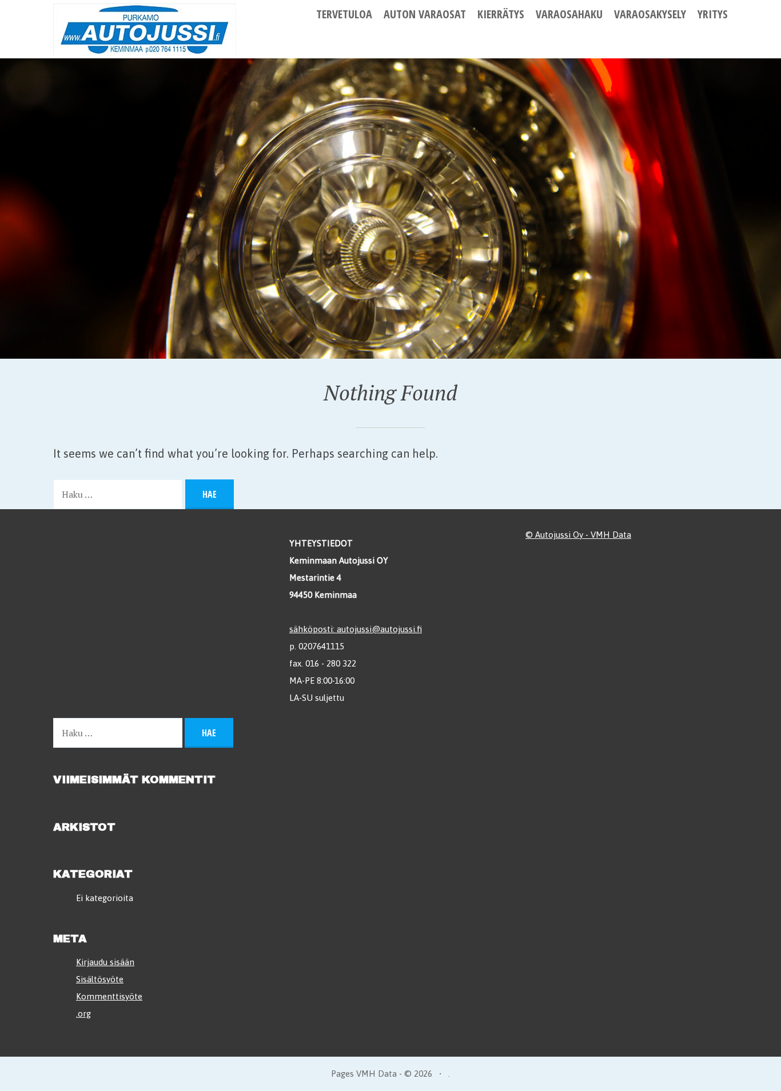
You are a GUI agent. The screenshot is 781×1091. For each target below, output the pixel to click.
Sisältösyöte (99, 979)
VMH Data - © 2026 (394, 1073)
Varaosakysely (650, 14)
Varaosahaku (569, 14)
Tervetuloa (344, 14)
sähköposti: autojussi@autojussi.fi (355, 629)
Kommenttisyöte (109, 996)
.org (83, 1013)
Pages (343, 1073)
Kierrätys (500, 14)
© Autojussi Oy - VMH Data (578, 534)
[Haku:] (119, 493)
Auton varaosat (425, 14)
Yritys (713, 14)
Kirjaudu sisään (105, 962)
